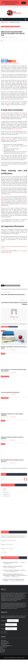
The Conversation (23, 250)
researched (3, 138)
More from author (13, 326)
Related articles (4, 326)
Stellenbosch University (14, 63)
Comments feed (6, 494)
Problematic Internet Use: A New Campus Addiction (12, 414)
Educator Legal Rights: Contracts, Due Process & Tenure (14, 347)
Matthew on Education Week (10, 557)
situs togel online (3, 646)
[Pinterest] (10, 61)
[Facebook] (2, 61)
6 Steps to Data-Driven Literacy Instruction (12, 566)
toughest (23, 80)
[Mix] (15, 61)
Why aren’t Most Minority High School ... (13, 294)
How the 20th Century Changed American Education (12, 460)
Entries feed (5, 492)
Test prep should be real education (10, 392)
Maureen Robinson (5, 63)
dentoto (1, 648)
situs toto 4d (2, 649)
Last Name (3, 548)
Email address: (4, 540)
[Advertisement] (14, 268)
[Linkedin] (7, 61)
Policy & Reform (12, 26)
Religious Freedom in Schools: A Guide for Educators (12, 437)
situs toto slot (2, 650)
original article (8, 252)
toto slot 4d (2, 651)
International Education (5, 26)
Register (5, 488)
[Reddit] (12, 61)
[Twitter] (5, 61)
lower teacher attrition (17, 128)
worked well (7, 101)
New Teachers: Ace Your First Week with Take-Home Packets (13, 370)
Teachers (18, 26)
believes (5, 115)
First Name (3, 544)
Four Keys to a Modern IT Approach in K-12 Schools (14, 570)
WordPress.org (6, 496)
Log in (4, 490)
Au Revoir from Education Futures (10, 562)
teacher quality (8, 285)
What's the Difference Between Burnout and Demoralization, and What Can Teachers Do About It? (15, 574)
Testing (7, 376)
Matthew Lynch (4, 37)
